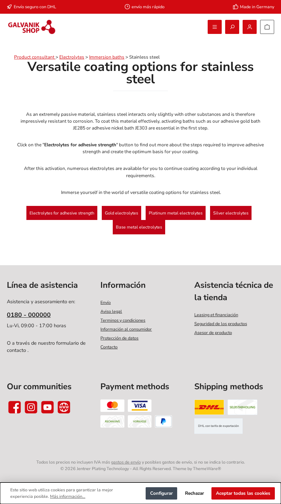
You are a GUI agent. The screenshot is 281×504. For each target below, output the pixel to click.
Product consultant (35, 57)
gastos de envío (126, 462)
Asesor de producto (213, 332)
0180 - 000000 (29, 315)
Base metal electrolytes (139, 227)
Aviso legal (111, 311)
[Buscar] (232, 27)
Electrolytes (71, 57)
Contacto (109, 347)
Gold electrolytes (121, 213)
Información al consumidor (126, 329)
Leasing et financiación (216, 315)
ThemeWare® (207, 468)
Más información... (67, 496)
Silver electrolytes (230, 213)
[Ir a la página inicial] (32, 27)
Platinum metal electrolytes (176, 213)
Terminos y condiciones (122, 320)
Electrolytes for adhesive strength (61, 213)
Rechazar (194, 493)
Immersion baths (106, 57)
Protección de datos (119, 338)
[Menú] (215, 27)
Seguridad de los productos (220, 324)
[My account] (250, 27)
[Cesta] (267, 27)
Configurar (161, 493)
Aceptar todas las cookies (243, 493)
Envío (105, 302)
